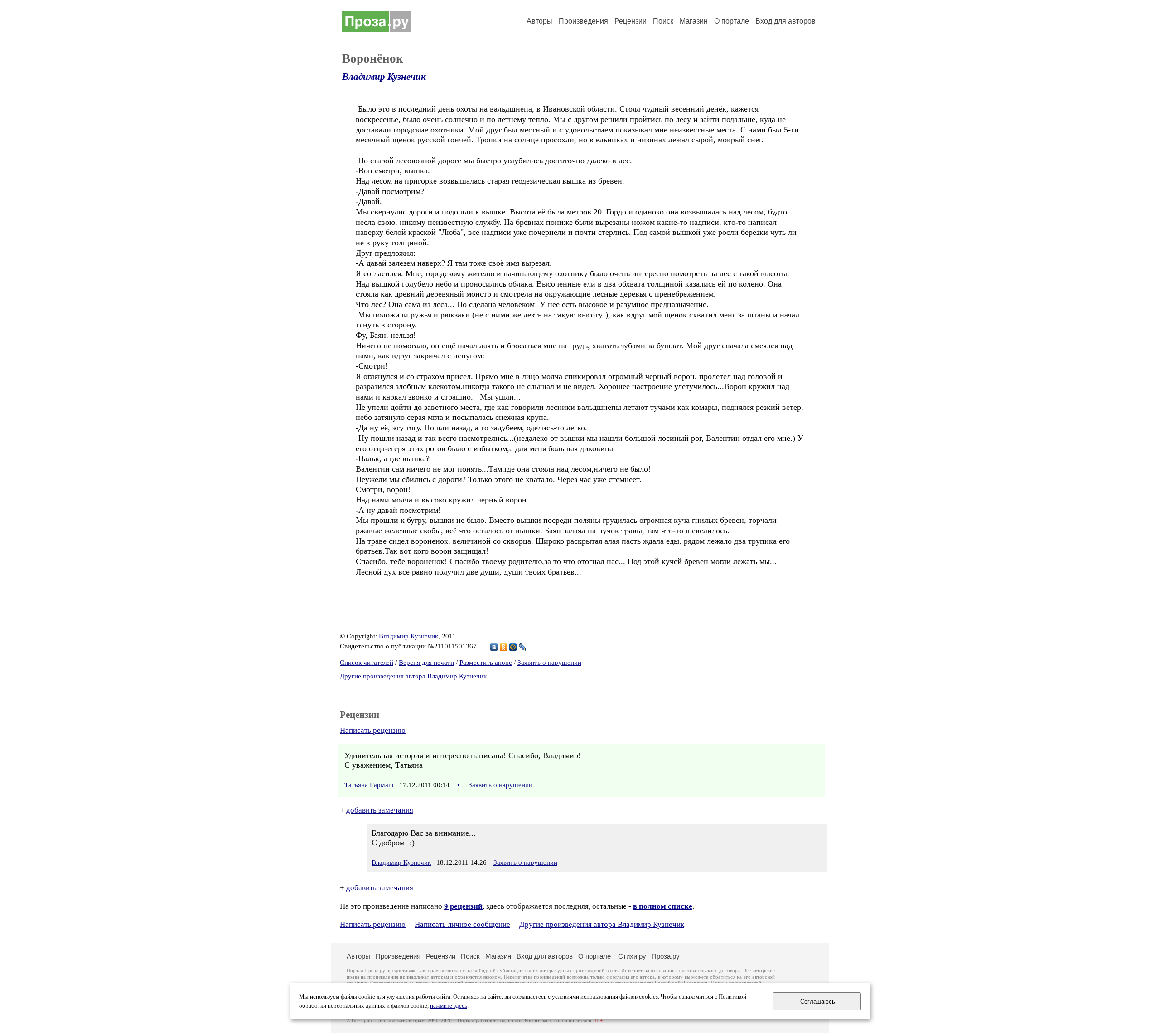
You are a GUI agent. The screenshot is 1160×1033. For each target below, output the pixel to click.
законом (492, 977)
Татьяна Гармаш (369, 785)
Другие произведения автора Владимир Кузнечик (413, 676)
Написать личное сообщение (462, 924)
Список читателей (366, 662)
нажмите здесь (448, 1006)
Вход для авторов (785, 21)
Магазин (694, 21)
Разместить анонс (485, 662)
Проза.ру (666, 956)
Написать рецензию (373, 730)
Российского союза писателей (558, 1020)
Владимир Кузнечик (384, 76)
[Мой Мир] (513, 647)
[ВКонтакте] (494, 647)
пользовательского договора (708, 970)
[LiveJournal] (522, 647)
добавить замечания (379, 810)
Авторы (539, 21)
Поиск (663, 21)
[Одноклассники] (503, 647)
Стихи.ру (632, 956)
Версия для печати (426, 662)
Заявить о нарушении (549, 662)
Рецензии (630, 21)
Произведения (583, 21)
